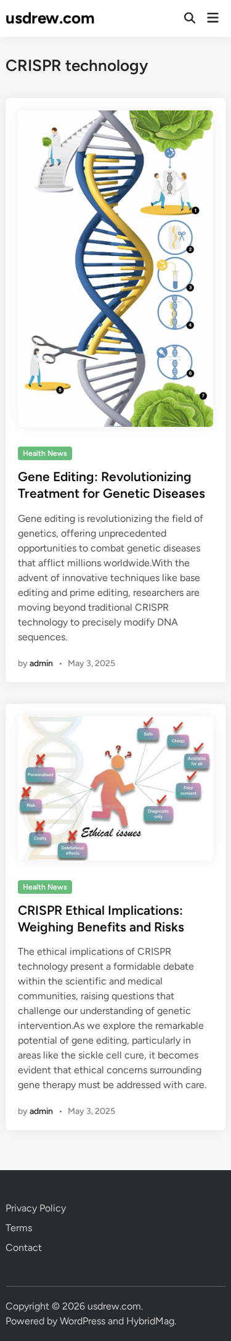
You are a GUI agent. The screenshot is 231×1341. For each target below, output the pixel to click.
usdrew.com (50, 18)
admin (41, 663)
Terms (19, 1228)
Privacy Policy (36, 1208)
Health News (45, 453)
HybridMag (150, 1321)
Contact (24, 1247)
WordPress (82, 1321)
